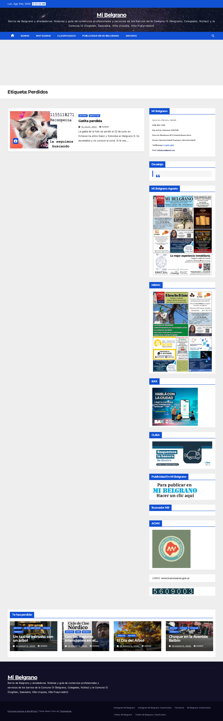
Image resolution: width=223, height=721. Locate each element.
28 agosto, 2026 (182, 646)
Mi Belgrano (111, 15)
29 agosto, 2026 (130, 646)
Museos (86, 632)
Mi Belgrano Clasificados (199, 707)
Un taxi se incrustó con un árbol (33, 638)
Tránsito (18, 632)
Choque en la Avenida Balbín (188, 638)
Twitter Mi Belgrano (123, 714)
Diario (25, 35)
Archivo (131, 35)
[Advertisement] (111, 62)
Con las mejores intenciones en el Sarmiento (80, 640)
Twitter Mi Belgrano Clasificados (150, 714)
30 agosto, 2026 (26, 646)
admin (105, 127)
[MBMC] (182, 331)
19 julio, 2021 (89, 127)
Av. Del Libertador (32, 628)
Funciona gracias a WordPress (22, 711)
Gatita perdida (90, 121)
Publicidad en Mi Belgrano (100, 35)
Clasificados (66, 35)
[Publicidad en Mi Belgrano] (175, 490)
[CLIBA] (182, 454)
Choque (46, 628)
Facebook (179, 707)
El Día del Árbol (130, 640)
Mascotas (94, 116)
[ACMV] (171, 548)
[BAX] (175, 406)
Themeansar (65, 711)
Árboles (121, 636)
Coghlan (194, 628)
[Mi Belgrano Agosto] (182, 235)
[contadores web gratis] (173, 591)
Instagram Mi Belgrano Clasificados (155, 707)
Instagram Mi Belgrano (124, 707)
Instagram (43, 35)
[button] (213, 35)
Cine (78, 632)
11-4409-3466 (168, 145)
